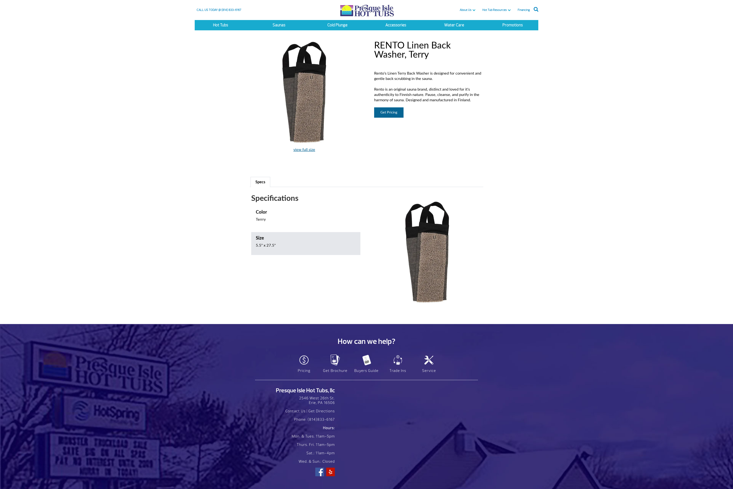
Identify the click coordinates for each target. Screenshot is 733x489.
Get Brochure (335, 370)
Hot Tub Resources (494, 10)
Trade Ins (397, 370)
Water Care (454, 25)
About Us (465, 10)
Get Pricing (388, 112)
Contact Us (295, 411)
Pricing (304, 370)
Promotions (512, 25)
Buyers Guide (366, 370)
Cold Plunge (337, 25)
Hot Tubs (220, 25)
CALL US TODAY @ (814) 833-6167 (219, 10)
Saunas (279, 25)
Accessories (395, 25)
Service (429, 370)
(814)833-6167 (321, 419)
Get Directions (321, 411)
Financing (524, 10)
